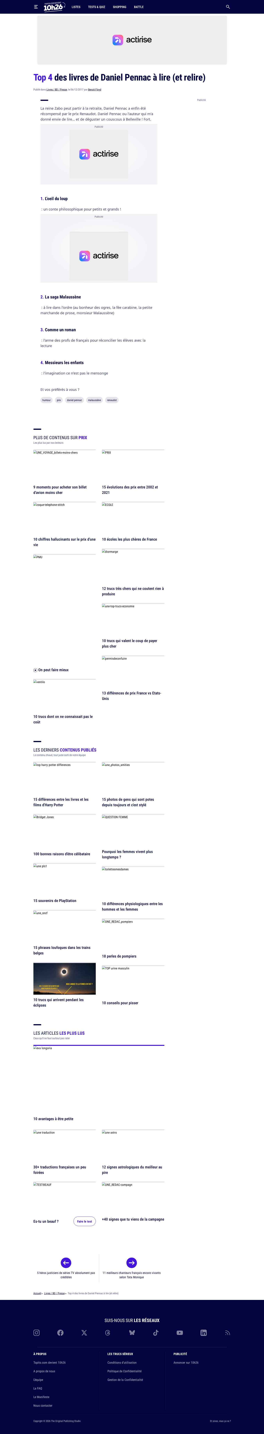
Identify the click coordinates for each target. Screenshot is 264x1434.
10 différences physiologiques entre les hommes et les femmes (132, 906)
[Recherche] (228, 7)
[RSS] (228, 1333)
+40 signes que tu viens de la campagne (133, 1219)
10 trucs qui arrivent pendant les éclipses (58, 1002)
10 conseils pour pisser (120, 1003)
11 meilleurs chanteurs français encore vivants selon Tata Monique (132, 1275)
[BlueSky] (132, 1333)
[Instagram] (36, 1333)
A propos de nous (44, 1371)
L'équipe (38, 1380)
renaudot (112, 400)
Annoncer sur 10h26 (186, 1362)
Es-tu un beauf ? (46, 1221)
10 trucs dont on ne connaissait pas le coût (63, 719)
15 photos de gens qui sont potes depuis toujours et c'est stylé (128, 802)
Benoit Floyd (94, 89)
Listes (76, 7)
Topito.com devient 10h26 (49, 1362)
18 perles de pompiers (119, 956)
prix (59, 400)
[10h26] (54, 6)
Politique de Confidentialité (124, 1371)
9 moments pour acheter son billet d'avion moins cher (60, 489)
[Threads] (108, 1333)
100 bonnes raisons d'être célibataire (61, 853)
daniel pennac (74, 400)
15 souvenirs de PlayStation (54, 900)
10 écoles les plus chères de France (129, 539)
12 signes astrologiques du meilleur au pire (132, 1169)
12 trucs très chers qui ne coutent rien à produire (133, 591)
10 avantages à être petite (53, 1118)
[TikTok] (156, 1333)
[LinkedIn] (203, 1333)
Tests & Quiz (96, 7)
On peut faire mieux (53, 669)
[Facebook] (60, 1333)
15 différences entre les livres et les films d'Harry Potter (61, 802)
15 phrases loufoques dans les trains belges (61, 950)
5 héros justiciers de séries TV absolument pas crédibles (66, 1275)
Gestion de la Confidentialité (125, 1380)
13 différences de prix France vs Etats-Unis (131, 695)
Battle (139, 7)
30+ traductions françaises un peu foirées (59, 1169)
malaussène (94, 400)
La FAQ (37, 1388)
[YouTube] (180, 1333)
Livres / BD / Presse (57, 89)
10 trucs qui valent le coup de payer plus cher (129, 643)
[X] (84, 1333)
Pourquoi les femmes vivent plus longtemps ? (127, 854)
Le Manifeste (41, 1397)
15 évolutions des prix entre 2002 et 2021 (130, 489)
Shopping (119, 7)
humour (46, 400)
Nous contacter (42, 1405)
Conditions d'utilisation (122, 1362)
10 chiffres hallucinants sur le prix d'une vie (64, 542)
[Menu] (36, 7)
